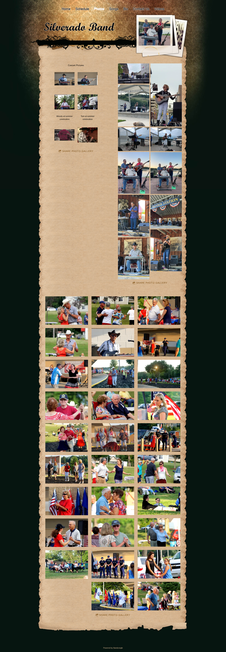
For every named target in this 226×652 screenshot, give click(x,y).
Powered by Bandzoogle (113, 648)
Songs (113, 9)
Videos (159, 9)
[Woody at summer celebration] (64, 102)
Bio (125, 9)
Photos (99, 9)
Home (66, 9)
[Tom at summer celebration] (88, 102)
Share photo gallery (77, 151)
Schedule (82, 9)
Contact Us (141, 9)
